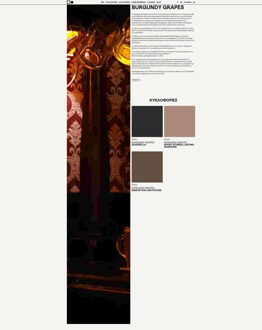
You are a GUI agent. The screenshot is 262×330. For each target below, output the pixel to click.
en (181, 2)
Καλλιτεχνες (124, 2)
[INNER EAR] (70, 2)
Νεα (102, 2)
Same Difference (139, 2)
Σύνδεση (187, 2)
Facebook (136, 80)
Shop (159, 2)
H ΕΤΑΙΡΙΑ (151, 2)
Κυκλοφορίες (111, 2)
